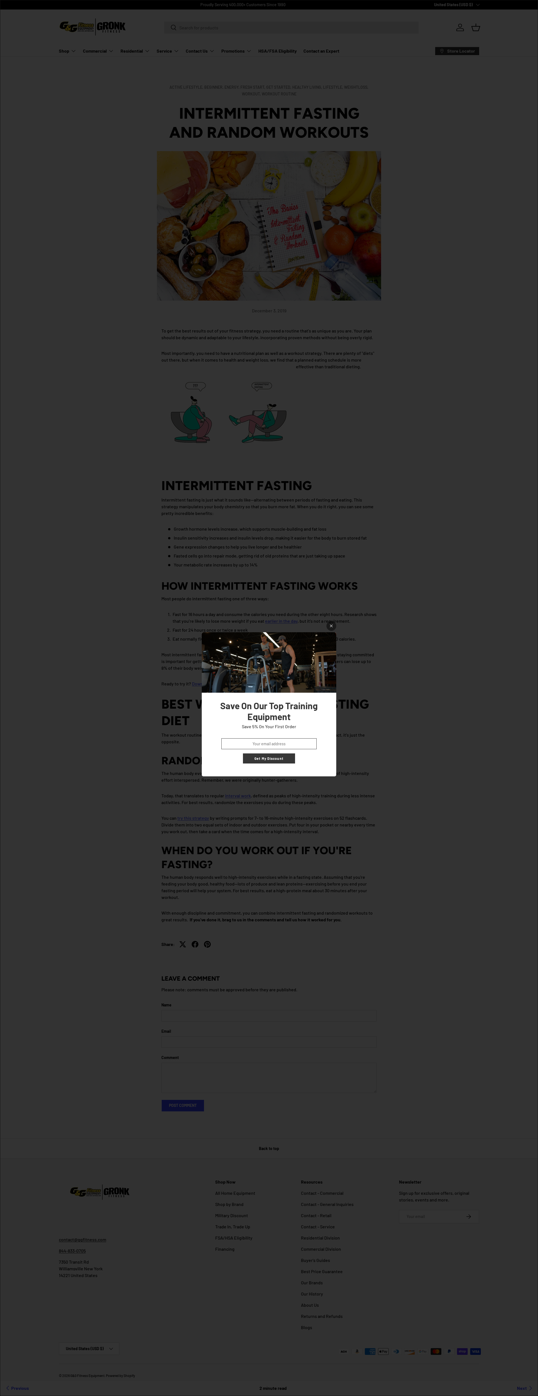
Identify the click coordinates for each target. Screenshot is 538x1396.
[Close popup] (331, 626)
